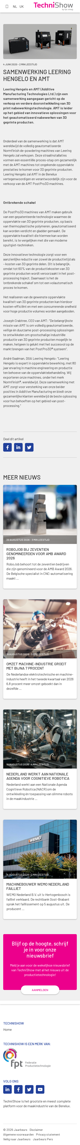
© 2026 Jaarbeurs (15, 1129)
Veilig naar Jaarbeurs (17, 1139)
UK (21, 6)
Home (7, 1029)
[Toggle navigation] (6, 6)
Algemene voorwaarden (18, 1134)
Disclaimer (36, 1129)
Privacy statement (48, 1134)
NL (15, 6)
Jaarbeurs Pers (43, 1139)
